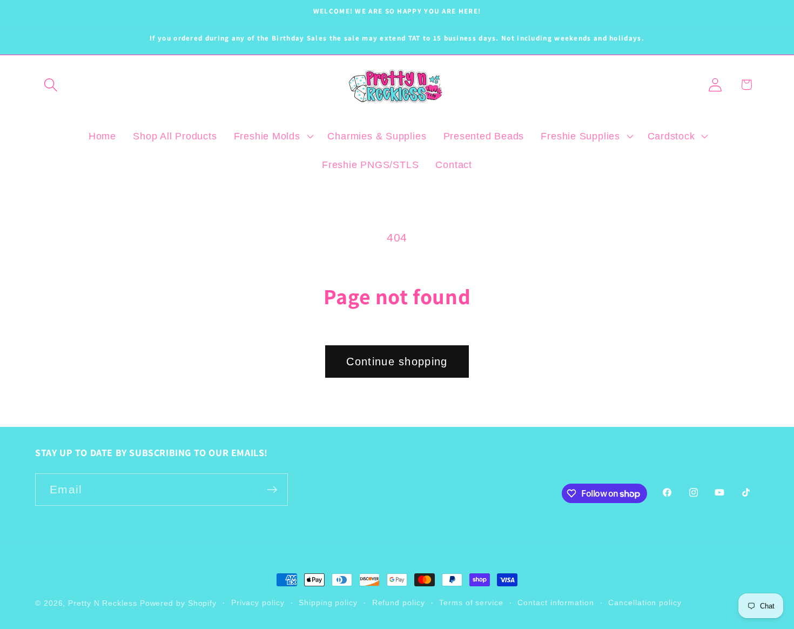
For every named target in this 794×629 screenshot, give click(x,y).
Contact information (555, 602)
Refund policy (398, 602)
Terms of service (471, 602)
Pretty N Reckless (102, 603)
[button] (50, 84)
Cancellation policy (644, 602)
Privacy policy (258, 602)
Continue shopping (396, 361)
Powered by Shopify (178, 603)
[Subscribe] (272, 489)
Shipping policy (328, 602)
